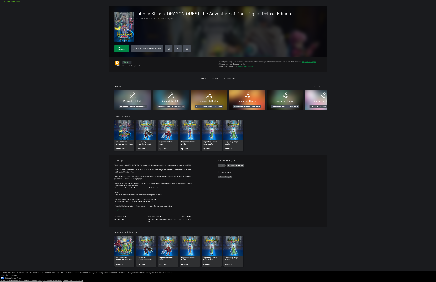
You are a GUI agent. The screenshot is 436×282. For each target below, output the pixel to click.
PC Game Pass (5, 272)
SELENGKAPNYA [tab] (229, 79)
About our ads (77, 280)
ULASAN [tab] (215, 79)
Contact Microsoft (30, 280)
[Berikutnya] (319, 86)
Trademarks (67, 280)
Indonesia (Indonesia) (8, 275)
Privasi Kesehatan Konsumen (11, 280)
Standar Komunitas (80, 272)
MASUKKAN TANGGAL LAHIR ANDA (132, 106)
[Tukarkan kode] (187, 48)
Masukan (69, 272)
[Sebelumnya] (314, 86)
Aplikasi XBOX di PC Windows (40, 272)
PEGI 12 (125, 62)
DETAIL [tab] (203, 79)
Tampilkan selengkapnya (122, 210)
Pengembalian (152, 272)
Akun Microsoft (119, 272)
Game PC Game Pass (20, 272)
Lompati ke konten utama (10, 1)
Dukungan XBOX (59, 272)
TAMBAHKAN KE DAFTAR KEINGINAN (148, 49)
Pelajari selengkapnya (309, 62)
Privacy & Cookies (44, 280)
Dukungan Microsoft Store (136, 272)
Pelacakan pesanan (166, 272)
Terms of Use (57, 280)
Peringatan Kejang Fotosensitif (101, 272)
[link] (124, 135)
